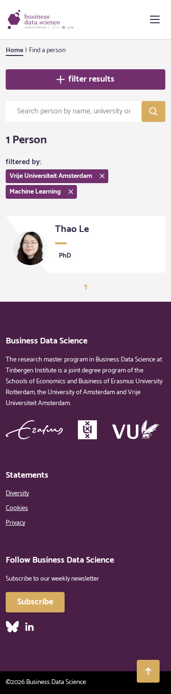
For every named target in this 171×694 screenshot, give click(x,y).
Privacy (15, 523)
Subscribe (35, 602)
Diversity (17, 493)
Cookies (17, 508)
